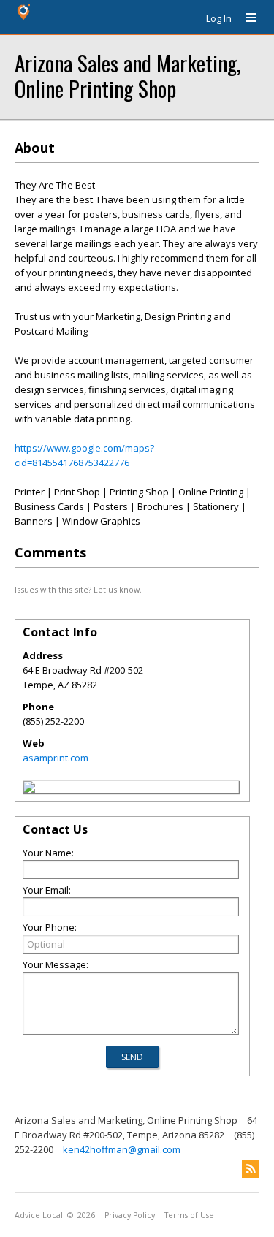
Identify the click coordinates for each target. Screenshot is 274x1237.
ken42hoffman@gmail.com (121, 1149)
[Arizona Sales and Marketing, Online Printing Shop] (29, 789)
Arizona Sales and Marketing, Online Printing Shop (127, 75)
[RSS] (250, 1169)
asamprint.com (55, 757)
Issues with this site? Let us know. (78, 589)
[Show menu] (245, 18)
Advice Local (39, 1215)
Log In (219, 18)
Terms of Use (189, 1215)
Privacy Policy (129, 1215)
